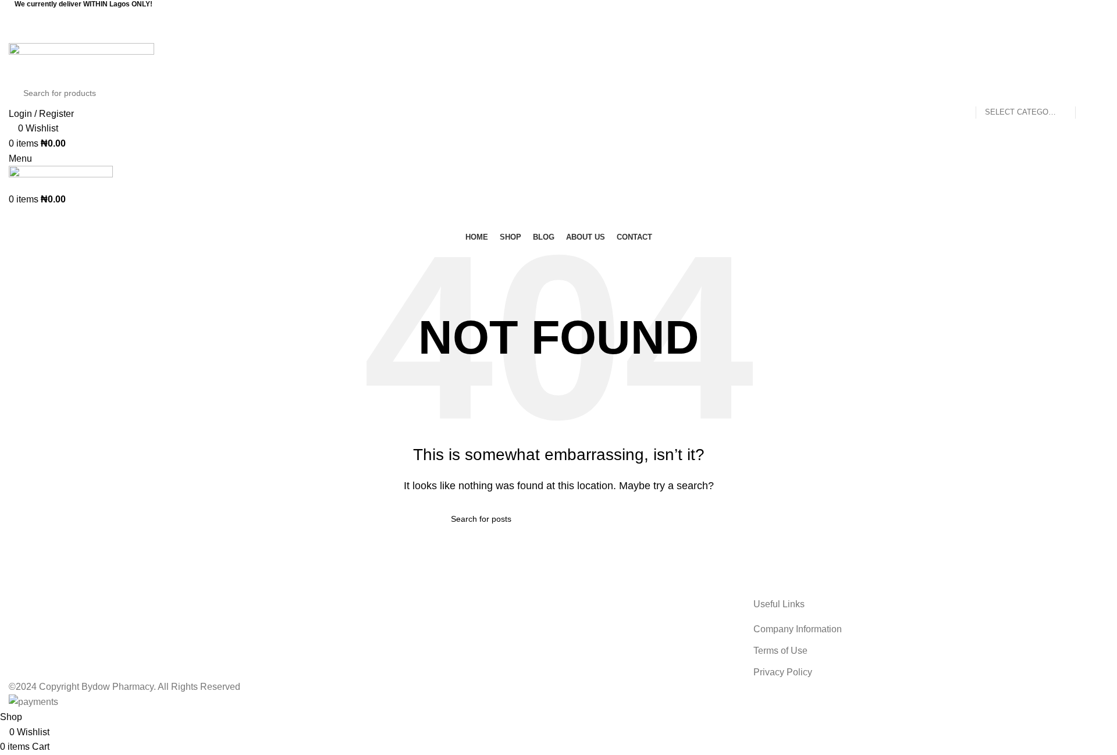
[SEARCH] (1089, 93)
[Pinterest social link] (558, 34)
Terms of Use (780, 651)
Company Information (797, 629)
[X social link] (543, 34)
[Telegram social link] (588, 34)
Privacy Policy (782, 672)
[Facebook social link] (550, 17)
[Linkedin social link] (573, 34)
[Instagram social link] (566, 17)
